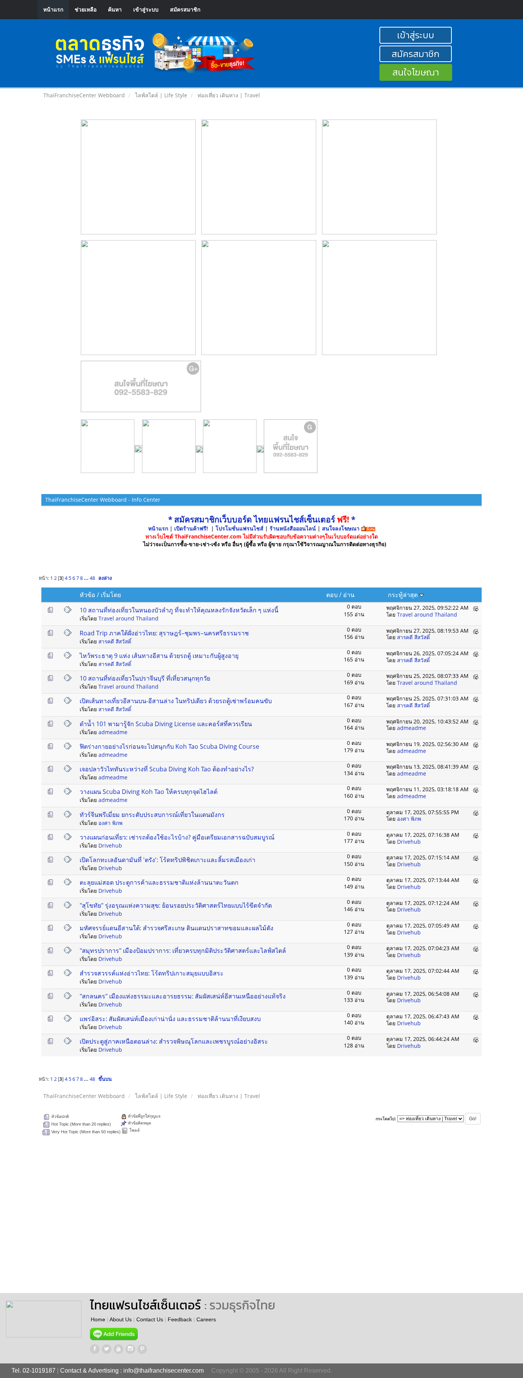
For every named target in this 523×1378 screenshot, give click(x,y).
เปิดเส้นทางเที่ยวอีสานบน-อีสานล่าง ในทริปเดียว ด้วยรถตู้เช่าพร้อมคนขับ (176, 701)
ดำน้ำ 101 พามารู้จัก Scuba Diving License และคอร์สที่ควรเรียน (166, 724)
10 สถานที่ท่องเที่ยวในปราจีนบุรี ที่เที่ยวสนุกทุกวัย (145, 678)
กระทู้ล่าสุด (403, 595)
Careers (206, 1319)
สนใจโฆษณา (415, 72)
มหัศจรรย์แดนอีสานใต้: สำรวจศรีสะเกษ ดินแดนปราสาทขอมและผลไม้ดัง (176, 928)
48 (92, 578)
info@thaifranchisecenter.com (163, 1370)
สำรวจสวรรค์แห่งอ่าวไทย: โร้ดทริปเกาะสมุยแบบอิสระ (152, 973)
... (87, 578)
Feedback (180, 1319)
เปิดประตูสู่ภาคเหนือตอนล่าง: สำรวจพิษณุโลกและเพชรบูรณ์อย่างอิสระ (174, 1041)
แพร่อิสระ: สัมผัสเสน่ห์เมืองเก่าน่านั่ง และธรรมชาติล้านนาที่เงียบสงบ (170, 1019)
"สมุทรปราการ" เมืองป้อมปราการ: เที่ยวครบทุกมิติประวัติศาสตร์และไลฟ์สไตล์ (183, 950)
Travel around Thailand (128, 618)
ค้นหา (115, 9)
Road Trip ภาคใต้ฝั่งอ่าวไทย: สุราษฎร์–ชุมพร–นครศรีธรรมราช (164, 633)
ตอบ (332, 595)
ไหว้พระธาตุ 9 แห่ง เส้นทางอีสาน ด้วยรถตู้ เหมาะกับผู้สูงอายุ (159, 655)
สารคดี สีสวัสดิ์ (114, 641)
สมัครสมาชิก (185, 9)
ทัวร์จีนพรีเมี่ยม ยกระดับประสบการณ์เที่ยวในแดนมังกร (152, 814)
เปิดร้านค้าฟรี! (191, 528)
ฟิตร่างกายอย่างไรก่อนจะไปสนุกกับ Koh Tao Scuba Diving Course (169, 746)
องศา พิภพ (110, 822)
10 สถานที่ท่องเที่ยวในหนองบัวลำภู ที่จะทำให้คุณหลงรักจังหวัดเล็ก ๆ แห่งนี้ (179, 610)
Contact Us (149, 1319)
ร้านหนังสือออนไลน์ (292, 528)
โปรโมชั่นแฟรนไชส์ (240, 528)
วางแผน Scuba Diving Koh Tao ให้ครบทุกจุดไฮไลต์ (148, 791)
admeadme (112, 732)
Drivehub (110, 845)
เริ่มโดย (111, 595)
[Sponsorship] (141, 389)
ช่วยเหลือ (85, 9)
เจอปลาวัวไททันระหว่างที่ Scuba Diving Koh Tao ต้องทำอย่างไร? (167, 769)
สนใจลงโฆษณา (340, 528)
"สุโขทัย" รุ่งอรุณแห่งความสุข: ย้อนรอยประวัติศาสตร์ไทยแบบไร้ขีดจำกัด (176, 905)
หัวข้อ (87, 595)
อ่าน (349, 595)
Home (98, 1319)
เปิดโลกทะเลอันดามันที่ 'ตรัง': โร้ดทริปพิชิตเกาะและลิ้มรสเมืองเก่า (167, 860)
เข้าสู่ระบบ (146, 9)
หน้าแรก (53, 9)
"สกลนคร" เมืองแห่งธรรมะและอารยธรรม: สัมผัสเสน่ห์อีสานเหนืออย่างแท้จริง (183, 996)
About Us (121, 1319)
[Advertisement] (316, 1220)
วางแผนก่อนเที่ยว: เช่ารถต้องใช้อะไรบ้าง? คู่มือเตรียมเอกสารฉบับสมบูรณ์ (177, 837)
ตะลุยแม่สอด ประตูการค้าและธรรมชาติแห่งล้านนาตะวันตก (159, 882)
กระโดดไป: (386, 1118)
